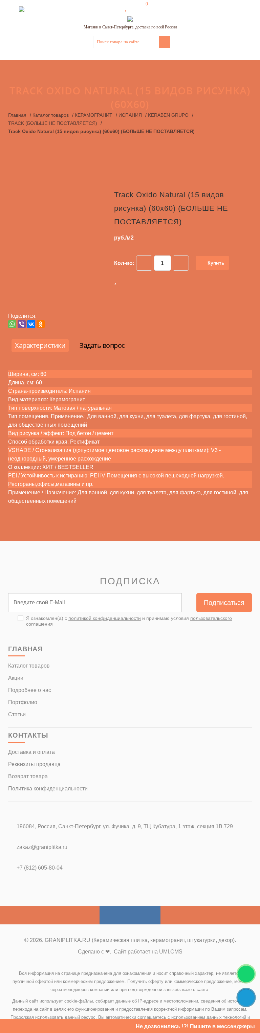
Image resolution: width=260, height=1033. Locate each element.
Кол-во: (124, 263)
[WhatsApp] (12, 324)
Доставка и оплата (31, 752)
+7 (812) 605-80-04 (40, 868)
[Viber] (22, 324)
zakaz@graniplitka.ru (42, 847)
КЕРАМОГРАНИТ (93, 115)
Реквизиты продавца (34, 764)
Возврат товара (28, 776)
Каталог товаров (50, 115)
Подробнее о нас (29, 690)
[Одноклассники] (41, 324)
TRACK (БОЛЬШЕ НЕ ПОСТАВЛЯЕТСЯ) (52, 123)
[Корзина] (142, 7)
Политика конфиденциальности (48, 788)
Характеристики (40, 345)
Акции (15, 678)
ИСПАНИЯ (130, 115)
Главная (17, 115)
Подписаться (224, 602)
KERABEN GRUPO (168, 115)
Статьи (17, 714)
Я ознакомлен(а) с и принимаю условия (129, 621)
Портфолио (22, 702)
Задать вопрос (102, 345)
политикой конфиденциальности (104, 618)
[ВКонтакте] (31, 324)
